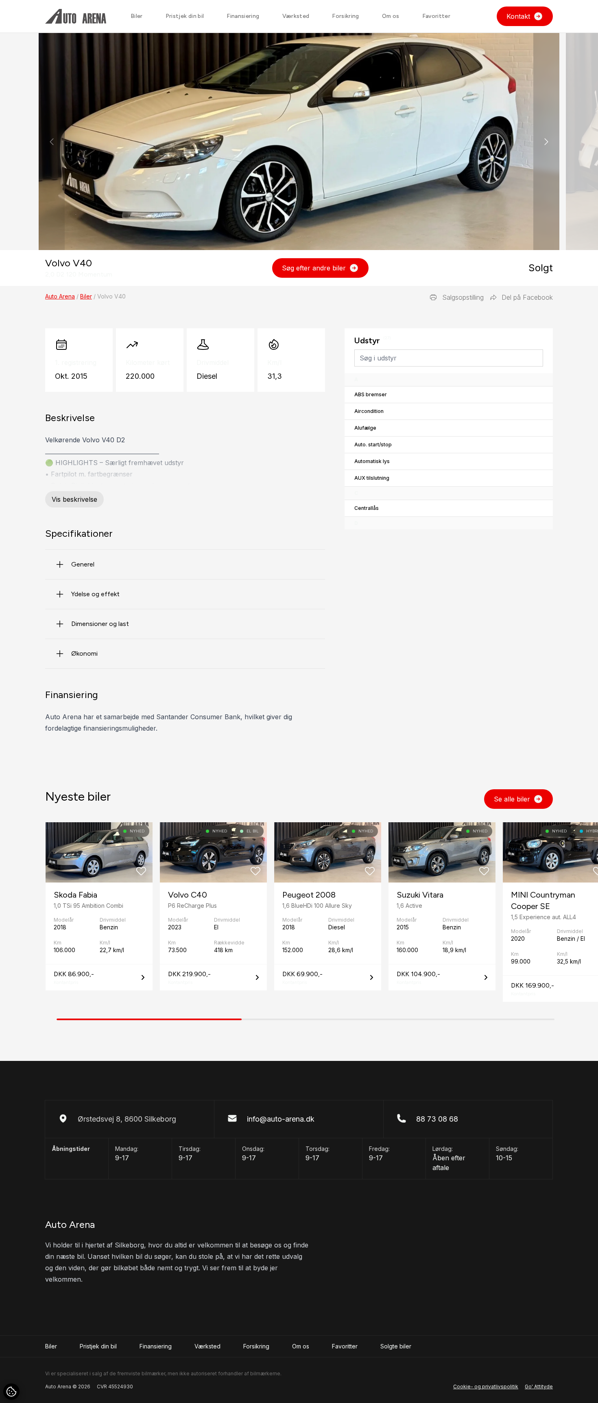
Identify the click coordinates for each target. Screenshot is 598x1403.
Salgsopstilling (463, 297)
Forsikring (345, 16)
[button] (546, 141)
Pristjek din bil (185, 16)
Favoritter (436, 16)
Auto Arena (60, 296)
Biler (137, 16)
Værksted (296, 16)
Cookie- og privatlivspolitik (485, 1386)
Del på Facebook (527, 297)
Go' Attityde (539, 1386)
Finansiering (243, 16)
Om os (390, 16)
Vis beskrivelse (74, 499)
